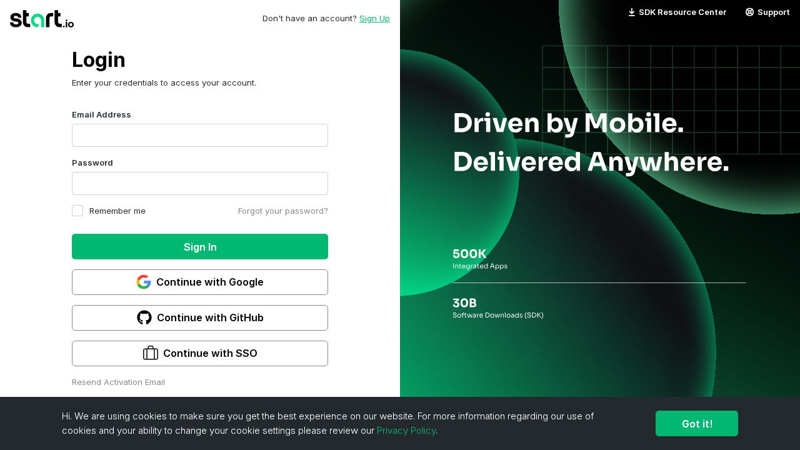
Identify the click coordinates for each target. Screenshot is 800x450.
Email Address (101, 114)
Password (92, 163)
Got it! (697, 424)
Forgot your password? (283, 211)
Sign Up (374, 18)
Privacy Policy (406, 430)
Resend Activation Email (118, 382)
